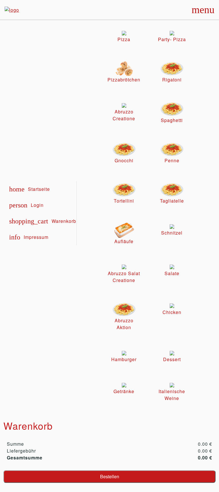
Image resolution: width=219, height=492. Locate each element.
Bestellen (109, 476)
